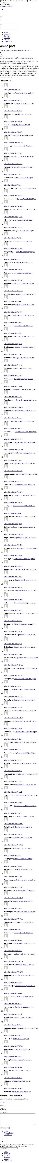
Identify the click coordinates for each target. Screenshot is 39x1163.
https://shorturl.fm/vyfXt (13, 365)
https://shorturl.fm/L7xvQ (13, 153)
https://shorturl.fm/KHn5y (13, 781)
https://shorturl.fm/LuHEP (13, 718)
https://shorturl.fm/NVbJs (13, 866)
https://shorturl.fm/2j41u (12, 185)
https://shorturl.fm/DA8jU (13, 577)
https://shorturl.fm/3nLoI (13, 654)
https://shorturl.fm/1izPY (12, 1004)
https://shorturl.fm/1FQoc (13, 1025)
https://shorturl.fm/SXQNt (13, 1067)
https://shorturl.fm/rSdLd (13, 270)
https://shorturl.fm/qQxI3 (13, 524)
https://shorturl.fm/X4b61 (13, 760)
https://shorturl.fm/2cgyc (13, 803)
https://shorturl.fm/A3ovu (13, 707)
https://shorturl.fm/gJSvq (13, 344)
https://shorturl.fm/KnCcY (13, 132)
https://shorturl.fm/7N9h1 (13, 739)
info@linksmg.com (6, 6)
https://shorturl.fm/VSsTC (13, 675)
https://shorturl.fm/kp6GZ (13, 566)
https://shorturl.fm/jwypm (13, 492)
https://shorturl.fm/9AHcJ (13, 217)
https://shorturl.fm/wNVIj (13, 908)
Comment (3, 1112)
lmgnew (10, 58)
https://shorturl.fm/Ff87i (12, 174)
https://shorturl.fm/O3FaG (13, 961)
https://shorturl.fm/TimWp (13, 919)
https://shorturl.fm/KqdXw (13, 407)
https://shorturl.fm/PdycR (13, 121)
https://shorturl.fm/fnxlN (12, 301)
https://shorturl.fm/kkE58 (13, 503)
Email (2, 1106)
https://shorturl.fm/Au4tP (13, 397)
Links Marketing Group (8, 50)
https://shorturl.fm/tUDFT (13, 930)
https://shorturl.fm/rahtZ (12, 312)
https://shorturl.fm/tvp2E (13, 792)
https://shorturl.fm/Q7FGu (13, 534)
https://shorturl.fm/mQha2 (13, 600)
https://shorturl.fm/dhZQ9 (13, 471)
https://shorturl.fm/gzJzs (13, 418)
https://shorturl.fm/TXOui (13, 386)
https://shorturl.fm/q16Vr (13, 333)
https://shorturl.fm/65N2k (13, 545)
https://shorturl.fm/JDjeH (13, 644)
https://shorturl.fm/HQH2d (13, 665)
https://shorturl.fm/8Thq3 (13, 100)
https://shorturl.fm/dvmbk (13, 291)
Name (2, 1102)
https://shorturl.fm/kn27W (13, 898)
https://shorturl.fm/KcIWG (13, 972)
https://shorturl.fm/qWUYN (13, 450)
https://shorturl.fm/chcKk (13, 813)
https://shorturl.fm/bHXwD (13, 845)
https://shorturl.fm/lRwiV (13, 1088)
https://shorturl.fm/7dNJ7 (13, 354)
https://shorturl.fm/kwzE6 (13, 164)
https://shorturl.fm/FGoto (13, 951)
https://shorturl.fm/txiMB (13, 993)
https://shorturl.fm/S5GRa (13, 206)
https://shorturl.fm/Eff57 (12, 259)
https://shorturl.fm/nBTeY (13, 111)
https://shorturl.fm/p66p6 (13, 621)
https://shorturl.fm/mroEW (13, 481)
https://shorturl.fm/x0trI (12, 855)
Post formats (20, 50)
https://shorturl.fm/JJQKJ (13, 375)
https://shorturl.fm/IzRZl (12, 238)
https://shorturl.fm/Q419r (13, 771)
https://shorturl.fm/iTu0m (13, 940)
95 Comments (28, 58)
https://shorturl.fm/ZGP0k (13, 1046)
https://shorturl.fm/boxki (12, 513)
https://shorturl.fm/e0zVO (13, 248)
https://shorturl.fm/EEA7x (13, 196)
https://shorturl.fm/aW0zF (13, 610)
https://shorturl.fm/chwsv (13, 439)
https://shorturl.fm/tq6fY (13, 227)
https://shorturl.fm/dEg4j (13, 1014)
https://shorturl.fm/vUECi (13, 90)
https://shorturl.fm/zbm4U (13, 824)
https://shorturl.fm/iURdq (13, 877)
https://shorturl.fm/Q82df (13, 280)
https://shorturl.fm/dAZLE (13, 750)
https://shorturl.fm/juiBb (12, 686)
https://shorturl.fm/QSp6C (13, 555)
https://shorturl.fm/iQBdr (13, 1078)
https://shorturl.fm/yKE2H (13, 697)
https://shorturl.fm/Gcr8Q (13, 323)
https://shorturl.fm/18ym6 (13, 587)
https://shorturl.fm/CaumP (13, 460)
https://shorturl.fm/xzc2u (13, 1035)
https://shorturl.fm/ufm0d (13, 1057)
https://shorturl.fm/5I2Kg (13, 631)
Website (3, 1109)
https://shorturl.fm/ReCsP (13, 428)
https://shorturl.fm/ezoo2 (13, 834)
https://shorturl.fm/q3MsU (13, 982)
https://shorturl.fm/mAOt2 (13, 143)
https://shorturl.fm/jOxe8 (13, 728)
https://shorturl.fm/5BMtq (13, 887)
